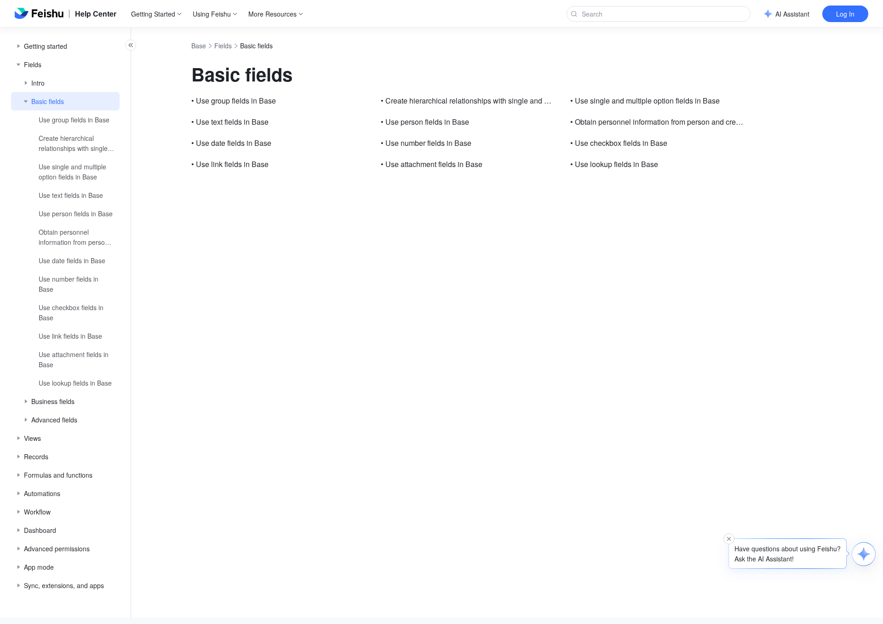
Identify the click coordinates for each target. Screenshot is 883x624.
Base (198, 45)
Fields (223, 45)
